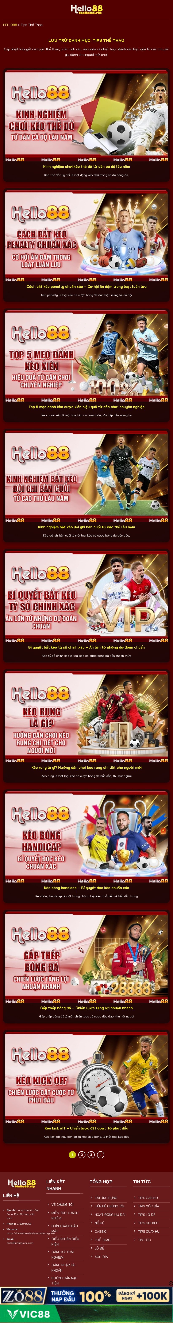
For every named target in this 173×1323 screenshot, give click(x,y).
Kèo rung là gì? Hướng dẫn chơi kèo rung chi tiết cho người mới (86, 767)
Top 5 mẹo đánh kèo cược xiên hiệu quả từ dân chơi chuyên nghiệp (86, 407)
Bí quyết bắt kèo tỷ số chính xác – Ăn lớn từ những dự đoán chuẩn (86, 647)
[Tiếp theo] (100, 1154)
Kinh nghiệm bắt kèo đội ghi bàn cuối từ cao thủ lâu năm (86, 527)
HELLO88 (10, 25)
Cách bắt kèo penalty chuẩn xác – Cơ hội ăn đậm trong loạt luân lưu (87, 286)
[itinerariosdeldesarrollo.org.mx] (86, 9)
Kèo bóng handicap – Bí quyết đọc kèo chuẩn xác (86, 887)
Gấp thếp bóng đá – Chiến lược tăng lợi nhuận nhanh (86, 1008)
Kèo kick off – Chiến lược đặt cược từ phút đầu (86, 1128)
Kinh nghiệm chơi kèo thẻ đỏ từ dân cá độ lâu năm (86, 166)
